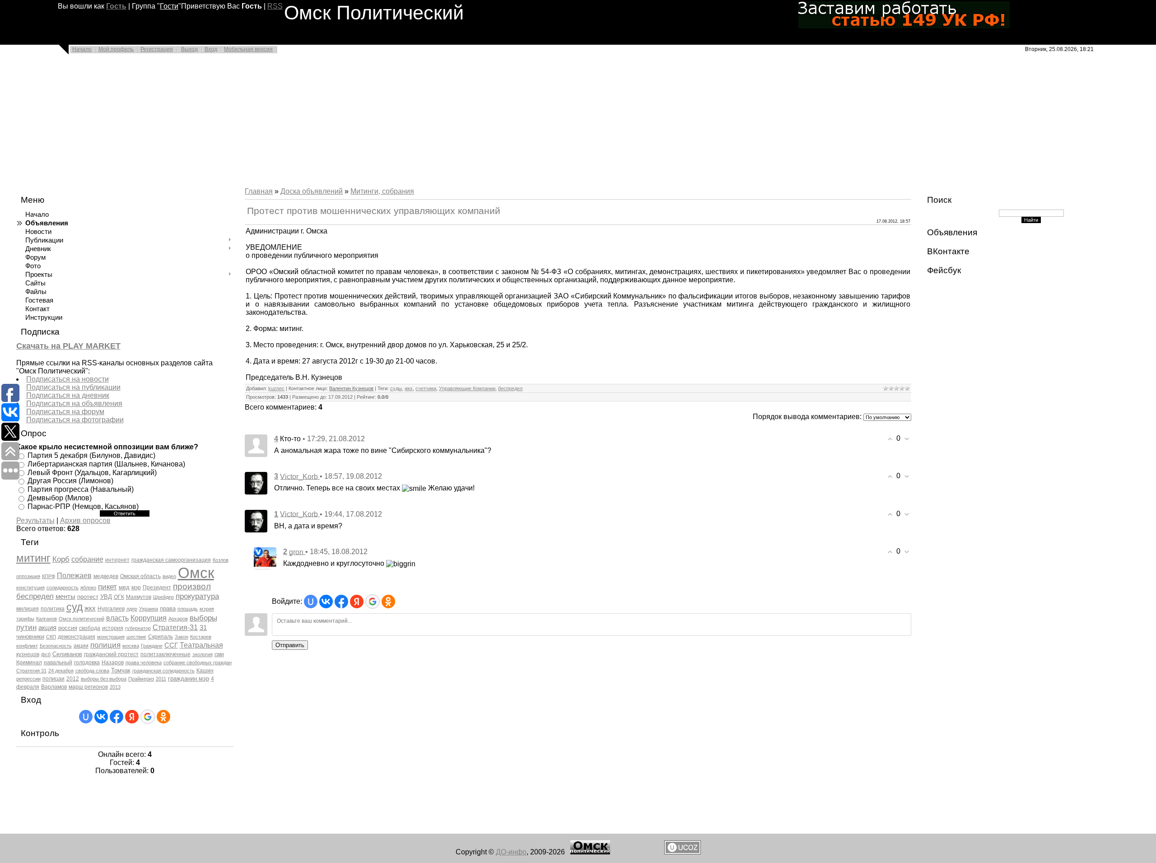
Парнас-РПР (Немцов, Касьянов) (83, 506)
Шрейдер (163, 597)
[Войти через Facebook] (116, 716)
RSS (275, 6)
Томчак (121, 670)
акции (81, 646)
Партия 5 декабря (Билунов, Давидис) (91, 455)
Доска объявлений (311, 191)
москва (130, 645)
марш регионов (88, 687)
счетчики (425, 388)
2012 (72, 679)
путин (26, 627)
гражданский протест (111, 654)
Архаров (178, 618)
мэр (136, 587)
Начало (82, 49)
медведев (105, 576)
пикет (107, 586)
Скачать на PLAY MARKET (68, 345)
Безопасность (56, 645)
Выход (189, 49)
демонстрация (76, 637)
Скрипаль (160, 637)
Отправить (289, 645)
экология (202, 654)
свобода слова (92, 670)
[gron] (265, 558)
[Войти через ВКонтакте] (101, 716)
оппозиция (28, 576)
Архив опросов (85, 520)
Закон (181, 636)
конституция (30, 587)
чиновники (30, 636)
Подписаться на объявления (74, 403)
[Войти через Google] (147, 716)
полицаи (53, 679)
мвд (124, 587)
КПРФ (48, 576)
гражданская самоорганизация (171, 560)
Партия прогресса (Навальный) (81, 489)
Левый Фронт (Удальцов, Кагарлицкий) (92, 472)
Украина (148, 608)
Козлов (220, 560)
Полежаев (74, 575)
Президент (157, 587)
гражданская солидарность (163, 670)
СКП (51, 636)
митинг (33, 558)
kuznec (276, 388)
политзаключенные (165, 654)
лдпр (131, 608)
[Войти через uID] (86, 716)
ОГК (119, 597)
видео (169, 576)
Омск (196, 572)
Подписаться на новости (67, 379)
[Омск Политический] (590, 852)
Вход (211, 49)
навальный (58, 662)
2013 (115, 687)
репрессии (28, 678)
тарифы (25, 618)
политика (53, 609)
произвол (192, 586)
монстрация (111, 636)
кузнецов (27, 654)
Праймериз (141, 678)
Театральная (201, 645)
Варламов (54, 687)
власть (117, 618)
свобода (89, 628)
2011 (161, 678)
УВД (106, 596)
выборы (203, 617)
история (112, 628)
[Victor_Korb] (256, 482)
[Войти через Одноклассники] (163, 716)
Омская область (140, 576)
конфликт (27, 645)
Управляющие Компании (467, 388)
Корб (61, 559)
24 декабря (61, 670)
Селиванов (67, 654)
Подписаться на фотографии (75, 420)
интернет (117, 560)
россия (67, 628)
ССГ (171, 645)
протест (87, 596)
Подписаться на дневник (67, 395)
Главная (259, 191)
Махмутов (138, 597)
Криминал (29, 662)
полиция (105, 644)
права (168, 608)
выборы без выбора (103, 678)
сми (219, 654)
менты (65, 596)
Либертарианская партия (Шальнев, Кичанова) (106, 464)
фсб (46, 654)
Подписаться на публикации (73, 387)
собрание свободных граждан (197, 662)
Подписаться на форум (65, 411)
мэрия (207, 608)
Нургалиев (111, 609)
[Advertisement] (271, 123)
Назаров (113, 662)
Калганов (46, 618)
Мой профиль (116, 49)
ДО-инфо (511, 852)
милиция (27, 609)
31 (203, 627)
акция (47, 627)
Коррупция (149, 618)
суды (396, 388)
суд (74, 607)
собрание (87, 559)
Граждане (152, 645)
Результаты (35, 520)
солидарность (63, 587)
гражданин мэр (188, 678)
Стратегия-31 (175, 627)
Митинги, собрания (382, 191)
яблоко (88, 587)
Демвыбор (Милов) (60, 498)
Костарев (200, 636)
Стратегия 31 (31, 670)
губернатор (138, 628)
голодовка (87, 662)
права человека (144, 662)
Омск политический (81, 618)
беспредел (35, 596)
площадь (187, 608)
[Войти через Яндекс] (132, 716)
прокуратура (197, 596)
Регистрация (156, 49)
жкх (90, 608)
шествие (136, 636)
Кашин (205, 670)
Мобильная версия (248, 49)
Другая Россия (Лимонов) (70, 481)
